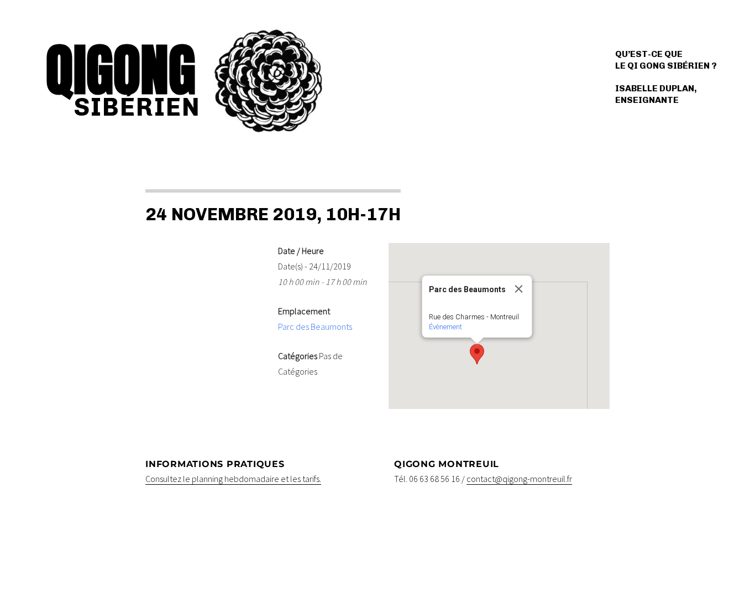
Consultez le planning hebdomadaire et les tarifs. (233, 478)
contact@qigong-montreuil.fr (519, 478)
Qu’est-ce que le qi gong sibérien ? (666, 60)
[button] (477, 354)
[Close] (519, 289)
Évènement (445, 327)
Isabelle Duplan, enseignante (656, 94)
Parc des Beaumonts (315, 326)
